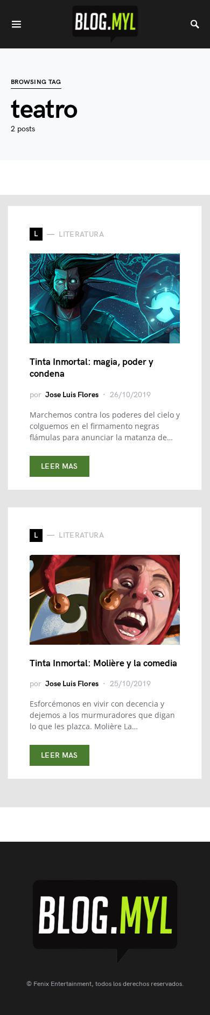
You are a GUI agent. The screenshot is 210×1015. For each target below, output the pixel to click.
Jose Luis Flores (72, 394)
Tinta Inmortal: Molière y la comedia (103, 663)
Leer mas (59, 466)
